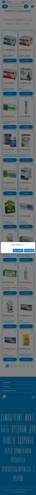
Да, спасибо (18, 250)
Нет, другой (29, 250)
